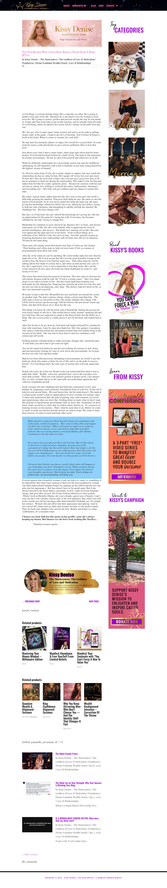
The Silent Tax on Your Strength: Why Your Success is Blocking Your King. (78, 784)
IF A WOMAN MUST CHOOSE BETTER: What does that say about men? (77, 819)
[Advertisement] (126, 727)
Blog (93, 6)
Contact (110, 6)
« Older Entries (30, 854)
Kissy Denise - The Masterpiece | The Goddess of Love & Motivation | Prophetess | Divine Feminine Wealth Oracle (78, 761)
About (66, 6)
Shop (101, 6)
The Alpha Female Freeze (67, 753)
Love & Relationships (80, 62)
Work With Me (79, 6)
